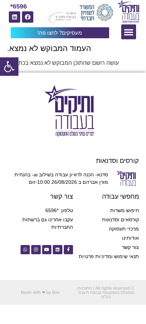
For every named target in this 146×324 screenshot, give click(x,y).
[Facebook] (27, 17)
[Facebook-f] (68, 249)
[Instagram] (35, 249)
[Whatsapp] (25, 249)
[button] (9, 66)
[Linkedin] (14, 17)
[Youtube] (46, 249)
